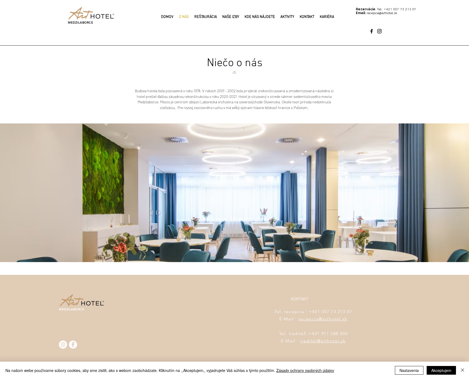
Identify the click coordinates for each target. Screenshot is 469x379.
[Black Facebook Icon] (372, 31)
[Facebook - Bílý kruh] (73, 344)
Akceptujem (441, 370)
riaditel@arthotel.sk (323, 340)
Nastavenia (409, 370)
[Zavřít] (462, 370)
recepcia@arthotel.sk (323, 318)
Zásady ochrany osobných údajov (305, 370)
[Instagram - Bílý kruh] (63, 344)
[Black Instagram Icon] (379, 31)
